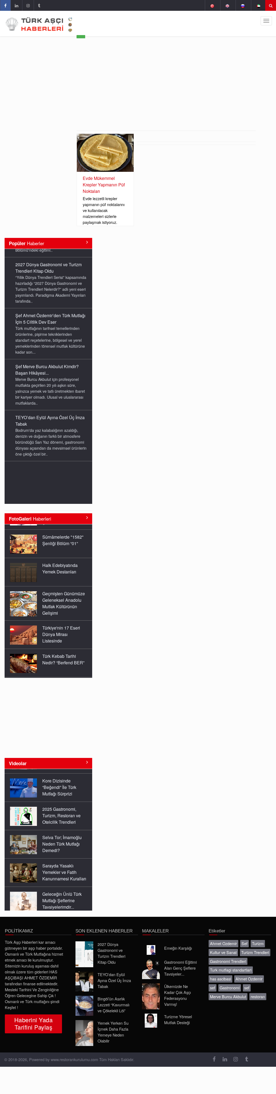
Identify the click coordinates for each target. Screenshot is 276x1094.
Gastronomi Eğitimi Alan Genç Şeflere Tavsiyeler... (180, 962)
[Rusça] (243, 5)
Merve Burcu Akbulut (228, 990)
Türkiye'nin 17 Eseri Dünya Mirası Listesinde (61, 628)
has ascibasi (220, 973)
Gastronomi (230, 981)
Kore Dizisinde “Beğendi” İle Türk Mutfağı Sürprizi (59, 776)
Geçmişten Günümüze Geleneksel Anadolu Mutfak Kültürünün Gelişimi (63, 598)
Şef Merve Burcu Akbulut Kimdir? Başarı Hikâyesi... (47, 361)
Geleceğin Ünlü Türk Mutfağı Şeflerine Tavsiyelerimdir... (62, 890)
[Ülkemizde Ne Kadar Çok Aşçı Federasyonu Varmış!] (151, 990)
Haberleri (30, 518)
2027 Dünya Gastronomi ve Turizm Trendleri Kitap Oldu (48, 259)
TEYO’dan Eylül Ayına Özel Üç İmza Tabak (114, 974)
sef (212, 981)
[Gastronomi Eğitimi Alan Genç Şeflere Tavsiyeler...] (151, 963)
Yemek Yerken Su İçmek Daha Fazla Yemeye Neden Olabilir (113, 1026)
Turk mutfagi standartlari (230, 964)
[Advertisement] (166, 90)
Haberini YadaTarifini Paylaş (33, 1017)
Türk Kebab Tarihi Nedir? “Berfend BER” (63, 654)
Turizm (258, 937)
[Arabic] (258, 5)
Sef (244, 937)
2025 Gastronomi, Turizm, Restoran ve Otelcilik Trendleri (61, 805)
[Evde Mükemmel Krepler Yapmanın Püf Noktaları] (105, 153)
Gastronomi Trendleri (228, 955)
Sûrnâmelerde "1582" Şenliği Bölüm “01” (63, 534)
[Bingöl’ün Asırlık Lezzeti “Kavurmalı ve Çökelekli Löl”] (84, 1000)
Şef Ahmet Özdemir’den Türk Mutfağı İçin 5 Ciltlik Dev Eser (50, 310)
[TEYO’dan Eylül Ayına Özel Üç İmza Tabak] (84, 976)
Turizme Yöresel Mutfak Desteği (178, 1013)
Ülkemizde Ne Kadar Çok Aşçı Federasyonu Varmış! (177, 989)
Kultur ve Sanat (223, 946)
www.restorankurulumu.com (74, 1053)
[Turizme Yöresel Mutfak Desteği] (151, 1015)
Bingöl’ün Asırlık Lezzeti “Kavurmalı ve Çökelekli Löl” (113, 998)
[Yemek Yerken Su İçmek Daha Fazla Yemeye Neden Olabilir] (84, 1027)
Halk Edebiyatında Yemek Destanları (60, 563)
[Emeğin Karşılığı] (151, 944)
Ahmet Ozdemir (223, 937)
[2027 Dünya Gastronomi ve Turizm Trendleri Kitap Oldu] (84, 948)
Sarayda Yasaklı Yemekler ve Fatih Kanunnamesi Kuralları (64, 861)
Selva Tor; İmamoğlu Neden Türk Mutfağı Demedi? (62, 833)
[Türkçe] (212, 5)
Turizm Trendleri (255, 946)
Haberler (26, 243)
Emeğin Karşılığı (178, 942)
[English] (227, 5)
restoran (258, 990)
